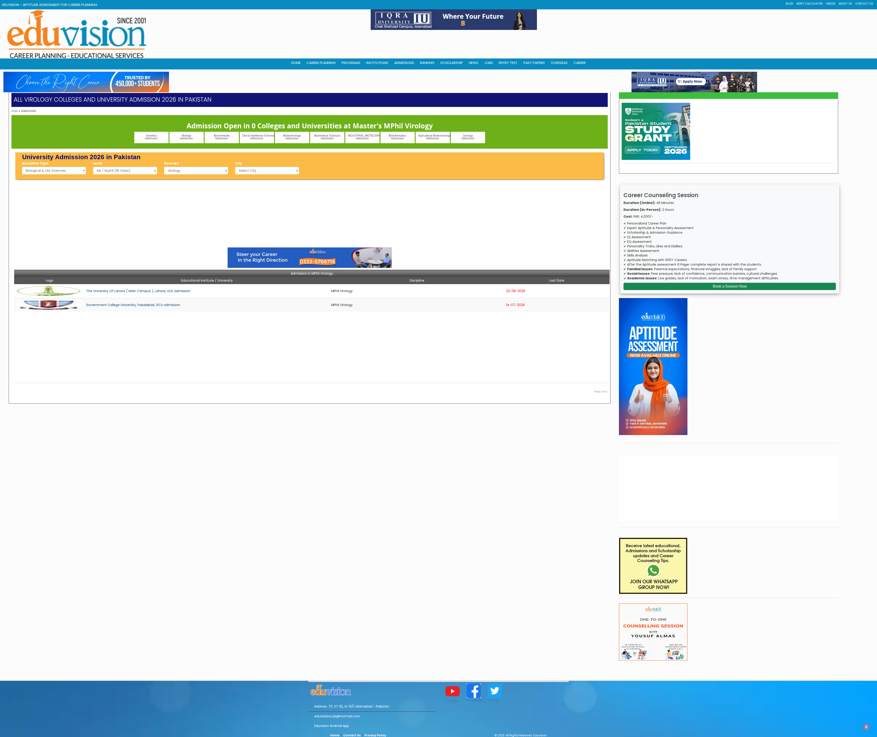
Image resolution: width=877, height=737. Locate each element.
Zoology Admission (467, 137)
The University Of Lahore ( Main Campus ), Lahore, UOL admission (138, 291)
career (579, 62)
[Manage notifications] (866, 727)
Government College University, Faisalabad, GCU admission (133, 305)
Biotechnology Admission (292, 137)
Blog (789, 3)
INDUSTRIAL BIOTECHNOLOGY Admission (364, 137)
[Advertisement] (310, 213)
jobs (488, 62)
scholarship (451, 62)
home (296, 62)
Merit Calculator (809, 3)
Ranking (427, 62)
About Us (845, 3)
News (473, 62)
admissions (404, 62)
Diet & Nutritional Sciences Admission (258, 137)
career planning (321, 62)
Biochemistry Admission (222, 137)
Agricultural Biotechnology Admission (434, 137)
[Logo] (371, 689)
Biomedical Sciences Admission (327, 137)
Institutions (377, 62)
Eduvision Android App (331, 726)
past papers (534, 62)
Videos (830, 3)
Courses (171, 163)
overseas (559, 62)
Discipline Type (35, 163)
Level (97, 163)
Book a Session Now (730, 286)
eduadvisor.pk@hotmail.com (337, 716)
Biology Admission (186, 137)
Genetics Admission (151, 137)
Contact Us (864, 3)
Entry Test (508, 62)
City (238, 163)
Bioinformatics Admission (397, 137)
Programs (351, 62)
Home (14, 111)
